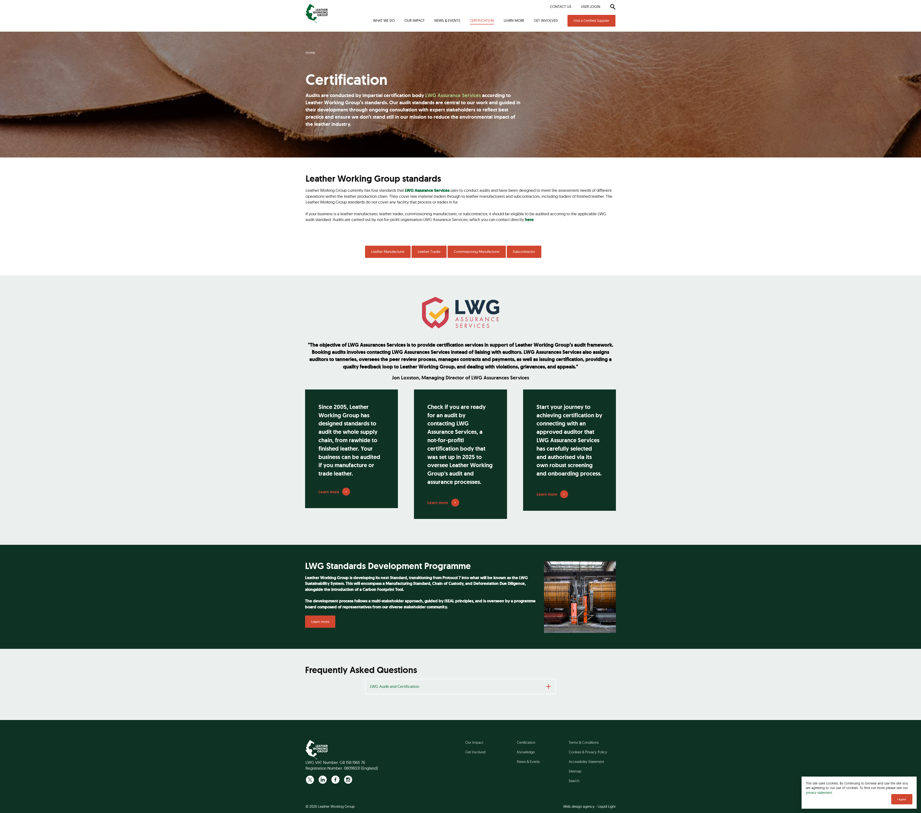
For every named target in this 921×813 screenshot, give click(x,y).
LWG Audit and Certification (394, 686)
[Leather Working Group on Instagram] (348, 779)
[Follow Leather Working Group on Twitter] (310, 779)
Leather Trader (429, 251)
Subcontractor (524, 251)
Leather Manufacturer (388, 251)
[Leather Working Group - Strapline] (317, 13)
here (529, 219)
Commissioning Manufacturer (477, 251)
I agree (901, 799)
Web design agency (579, 806)
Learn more (329, 491)
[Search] (612, 7)
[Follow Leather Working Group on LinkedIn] (322, 779)
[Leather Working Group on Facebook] (335, 779)
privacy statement (819, 792)
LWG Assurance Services (453, 95)
